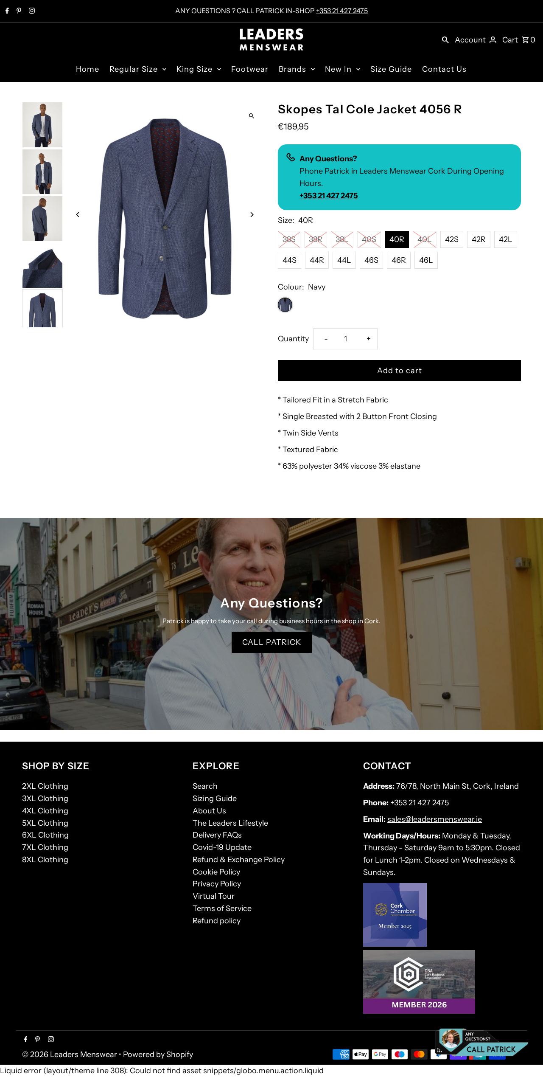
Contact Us (444, 69)
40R (396, 239)
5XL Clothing (45, 823)
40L (424, 239)
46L (426, 260)
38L (342, 239)
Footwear (250, 69)
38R (315, 239)
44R (317, 260)
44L (344, 260)
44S (290, 260)
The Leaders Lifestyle (230, 823)
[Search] (445, 39)
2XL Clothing (45, 786)
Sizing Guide (215, 798)
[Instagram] (31, 11)
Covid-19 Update (222, 847)
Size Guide (391, 69)
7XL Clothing (45, 847)
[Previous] (78, 214)
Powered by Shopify (158, 1054)
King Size (194, 69)
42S (452, 239)
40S (369, 239)
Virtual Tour (214, 896)
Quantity (293, 338)
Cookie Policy (216, 872)
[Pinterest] (17, 11)
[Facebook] (6, 11)
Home (87, 69)
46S (371, 260)
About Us (209, 810)
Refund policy (217, 920)
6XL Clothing (45, 835)
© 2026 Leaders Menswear (70, 1054)
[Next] (251, 214)
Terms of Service (222, 908)
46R (399, 260)
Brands (292, 69)
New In (338, 69)
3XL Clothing (45, 798)
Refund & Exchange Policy (239, 859)
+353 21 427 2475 (342, 10)
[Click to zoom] (251, 115)
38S (289, 239)
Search (205, 786)
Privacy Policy (217, 884)
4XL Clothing (45, 810)
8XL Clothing (45, 859)
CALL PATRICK (271, 642)
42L (505, 239)
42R (479, 239)
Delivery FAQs (217, 835)
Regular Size (133, 69)
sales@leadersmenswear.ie (434, 819)
